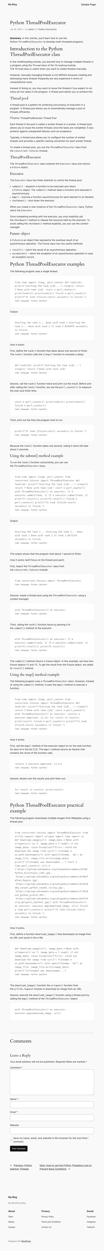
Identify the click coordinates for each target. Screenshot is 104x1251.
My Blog (12, 4)
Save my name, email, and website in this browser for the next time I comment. (50, 1140)
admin (31, 29)
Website (14, 1125)
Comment (16, 1067)
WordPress (26, 1241)
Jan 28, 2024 (16, 29)
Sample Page (88, 4)
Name (14, 1099)
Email (14, 1112)
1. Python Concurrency (47, 29)
